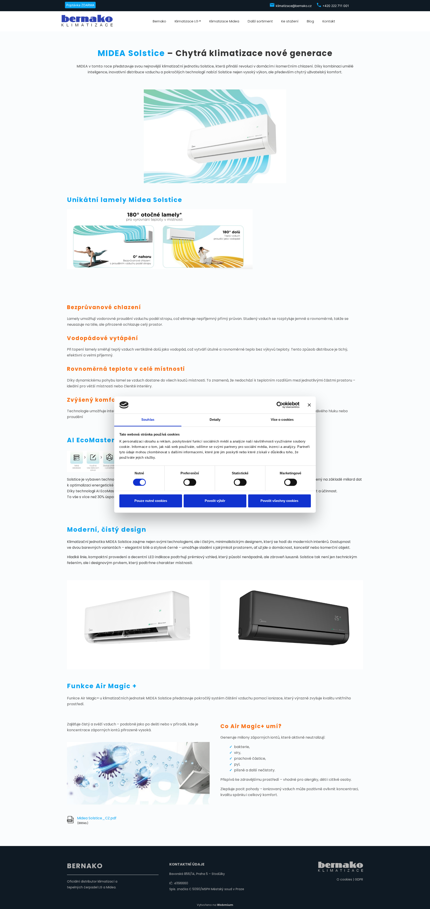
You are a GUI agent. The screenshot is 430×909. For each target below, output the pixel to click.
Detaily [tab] (215, 420)
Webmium (225, 905)
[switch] (189, 482)
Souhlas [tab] (147, 420)
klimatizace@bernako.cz (294, 6)
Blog (310, 21)
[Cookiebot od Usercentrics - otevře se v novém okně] (279, 404)
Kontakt (328, 21)
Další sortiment (260, 21)
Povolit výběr (215, 501)
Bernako (159, 21)
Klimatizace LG (186, 21)
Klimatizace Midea (224, 21)
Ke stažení (289, 21)
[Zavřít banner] (309, 404)
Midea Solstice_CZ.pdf (96, 818)
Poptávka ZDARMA (80, 5)
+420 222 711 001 (335, 6)
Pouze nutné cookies (150, 501)
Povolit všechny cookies (279, 501)
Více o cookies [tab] (282, 420)
